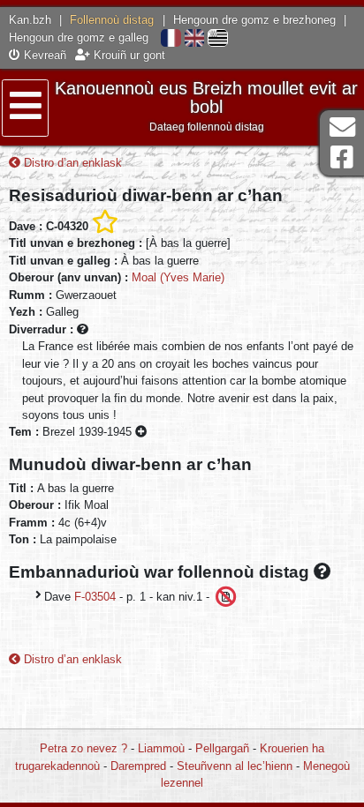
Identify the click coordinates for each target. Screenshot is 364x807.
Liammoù (161, 748)
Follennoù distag (112, 19)
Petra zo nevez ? (83, 748)
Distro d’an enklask (71, 162)
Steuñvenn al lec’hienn (234, 766)
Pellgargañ (222, 748)
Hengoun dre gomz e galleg (78, 37)
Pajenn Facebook (342, 157)
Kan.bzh (30, 19)
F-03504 (95, 596)
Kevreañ (43, 55)
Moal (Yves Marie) (178, 277)
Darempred (138, 766)
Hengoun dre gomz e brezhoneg (254, 19)
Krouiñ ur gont (127, 55)
